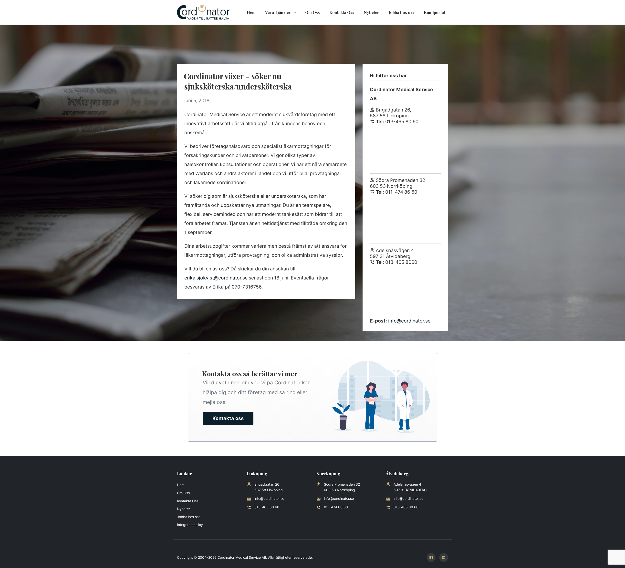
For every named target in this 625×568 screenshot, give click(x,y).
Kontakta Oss (341, 12)
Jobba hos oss (401, 12)
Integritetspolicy (190, 525)
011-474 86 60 (336, 507)
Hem (251, 12)
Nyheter (371, 12)
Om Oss (312, 12)
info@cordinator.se (409, 321)
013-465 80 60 (266, 507)
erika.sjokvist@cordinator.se (216, 278)
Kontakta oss (228, 418)
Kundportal (434, 12)
